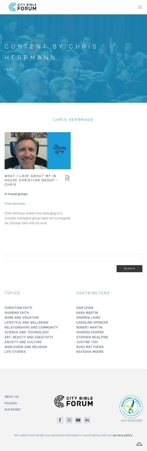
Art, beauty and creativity (29, 337)
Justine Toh (87, 342)
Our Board (13, 409)
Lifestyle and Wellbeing (26, 322)
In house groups (16, 194)
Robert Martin (89, 327)
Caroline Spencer (92, 322)
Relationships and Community (31, 327)
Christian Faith (18, 308)
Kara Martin (87, 313)
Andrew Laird (88, 317)
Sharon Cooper (90, 332)
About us (12, 396)
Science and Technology (27, 332)
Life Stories (15, 352)
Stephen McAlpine (92, 337)
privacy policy (122, 435)
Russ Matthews (90, 347)
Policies (11, 403)
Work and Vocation (22, 317)
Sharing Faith (17, 313)
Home (9, 69)
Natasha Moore (90, 352)
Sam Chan (84, 308)
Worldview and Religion (26, 347)
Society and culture (23, 342)
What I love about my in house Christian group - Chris (31, 180)
